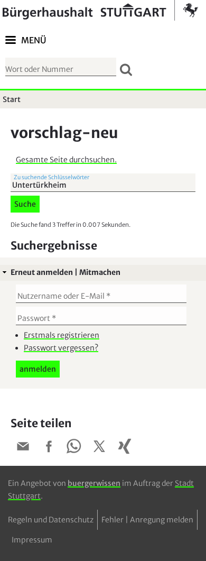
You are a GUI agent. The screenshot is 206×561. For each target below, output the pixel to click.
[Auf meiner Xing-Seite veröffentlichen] (124, 448)
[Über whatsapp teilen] (74, 448)
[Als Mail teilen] (23, 448)
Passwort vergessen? (61, 348)
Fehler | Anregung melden (147, 520)
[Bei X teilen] (99, 448)
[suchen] (126, 69)
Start (12, 99)
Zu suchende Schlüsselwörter (51, 177)
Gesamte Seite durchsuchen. (66, 159)
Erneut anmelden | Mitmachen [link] (65, 272)
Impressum (32, 540)
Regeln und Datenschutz (50, 520)
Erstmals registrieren (61, 335)
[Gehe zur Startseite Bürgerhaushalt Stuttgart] (100, 10)
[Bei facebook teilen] (48, 448)
